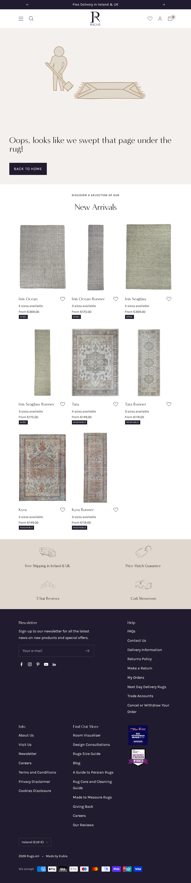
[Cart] (170, 19)
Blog (76, 763)
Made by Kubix (56, 856)
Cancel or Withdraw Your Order (148, 708)
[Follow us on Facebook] (21, 664)
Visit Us (25, 744)
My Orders (135, 677)
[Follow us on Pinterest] (38, 664)
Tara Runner (135, 404)
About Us (26, 735)
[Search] (31, 18)
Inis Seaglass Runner (36, 404)
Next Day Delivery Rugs (146, 687)
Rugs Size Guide (86, 753)
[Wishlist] (150, 18)
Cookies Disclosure (35, 790)
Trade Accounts (140, 696)
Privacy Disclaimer (34, 781)
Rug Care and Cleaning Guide (92, 784)
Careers (25, 763)
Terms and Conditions (37, 772)
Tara (75, 404)
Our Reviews (83, 825)
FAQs (131, 631)
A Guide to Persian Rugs (93, 772)
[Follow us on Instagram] (30, 664)
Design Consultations (91, 744)
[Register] (88, 650)
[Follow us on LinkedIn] (54, 664)
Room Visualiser (87, 735)
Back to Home (28, 169)
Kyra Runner (83, 509)
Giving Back (83, 806)
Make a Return (139, 668)
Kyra (23, 509)
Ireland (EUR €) (33, 842)
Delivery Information (144, 650)
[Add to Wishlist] (63, 299)
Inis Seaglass (135, 298)
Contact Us (136, 640)
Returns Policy (139, 659)
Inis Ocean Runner (88, 298)
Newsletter (28, 753)
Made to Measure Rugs (92, 797)
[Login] (160, 18)
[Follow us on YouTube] (46, 664)
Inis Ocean (28, 298)
